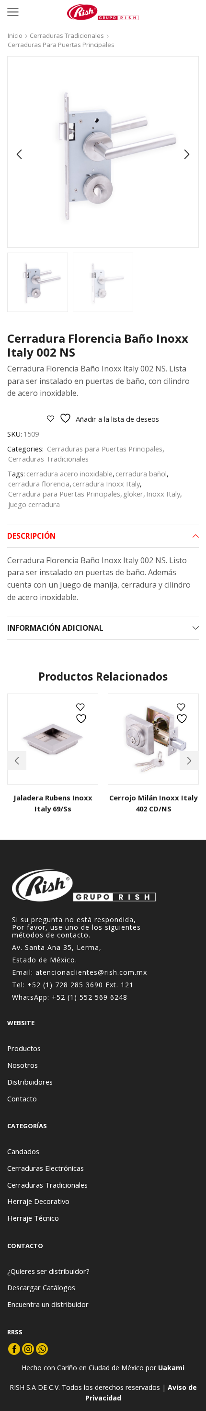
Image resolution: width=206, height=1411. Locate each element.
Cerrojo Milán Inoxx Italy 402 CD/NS (153, 803)
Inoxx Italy (163, 493)
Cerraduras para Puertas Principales (61, 44)
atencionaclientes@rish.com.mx (91, 972)
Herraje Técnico (33, 1218)
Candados (23, 1151)
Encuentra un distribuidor (48, 1304)
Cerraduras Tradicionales (67, 35)
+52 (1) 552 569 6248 (89, 997)
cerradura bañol (141, 473)
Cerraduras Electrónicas (45, 1168)
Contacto (22, 1098)
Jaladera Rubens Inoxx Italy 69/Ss (52, 803)
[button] (19, 154)
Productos (24, 1048)
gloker (133, 493)
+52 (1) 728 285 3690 (65, 984)
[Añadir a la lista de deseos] (82, 713)
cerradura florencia (38, 483)
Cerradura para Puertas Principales (64, 493)
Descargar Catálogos (41, 1287)
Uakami (171, 1367)
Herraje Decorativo (38, 1201)
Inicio (15, 35)
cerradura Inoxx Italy (106, 483)
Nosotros (22, 1065)
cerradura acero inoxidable (69, 473)
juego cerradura (34, 504)
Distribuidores (30, 1082)
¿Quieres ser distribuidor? (48, 1271)
